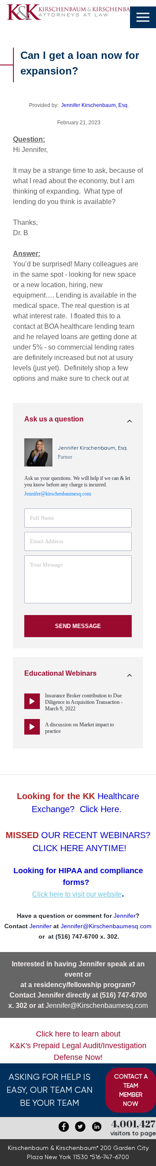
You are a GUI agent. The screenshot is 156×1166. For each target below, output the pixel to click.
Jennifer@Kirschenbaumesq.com (97, 1005)
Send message (78, 626)
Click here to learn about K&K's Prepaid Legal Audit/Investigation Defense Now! (78, 1046)
